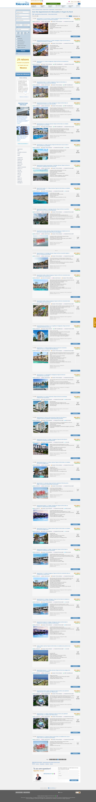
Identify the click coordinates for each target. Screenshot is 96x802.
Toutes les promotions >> (23, 143)
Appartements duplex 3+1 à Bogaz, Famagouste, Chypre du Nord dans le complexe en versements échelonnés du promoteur (52, 622)
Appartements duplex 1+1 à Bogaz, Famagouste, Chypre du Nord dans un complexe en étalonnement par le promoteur (52, 506)
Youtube (61, 792)
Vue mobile (44, 787)
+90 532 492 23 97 (35, 1)
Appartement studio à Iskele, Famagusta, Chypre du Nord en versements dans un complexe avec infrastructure (53, 275)
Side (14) (19, 173)
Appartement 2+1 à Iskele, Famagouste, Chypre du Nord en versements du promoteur (52, 62)
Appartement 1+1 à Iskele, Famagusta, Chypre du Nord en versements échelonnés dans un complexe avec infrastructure (51, 348)
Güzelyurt (47, 763)
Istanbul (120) (20, 159)
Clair (17, 53)
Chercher (23, 50)
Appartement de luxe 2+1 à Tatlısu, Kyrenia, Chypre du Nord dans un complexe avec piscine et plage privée (53, 529)
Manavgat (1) (20, 182)
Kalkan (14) (20, 178)
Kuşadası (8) (20, 181)
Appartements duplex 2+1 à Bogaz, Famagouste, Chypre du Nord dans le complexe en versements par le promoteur (52, 550)
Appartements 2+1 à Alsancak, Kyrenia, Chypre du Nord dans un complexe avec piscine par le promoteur (52, 124)
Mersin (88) (20, 160)
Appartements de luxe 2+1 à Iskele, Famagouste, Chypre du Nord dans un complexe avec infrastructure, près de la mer (52, 103)
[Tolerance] (22, 3)
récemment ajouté (75, 16)
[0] (69, 2)
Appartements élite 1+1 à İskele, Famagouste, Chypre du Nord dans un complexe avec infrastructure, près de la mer (52, 82)
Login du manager (19, 792)
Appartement (20, 149)
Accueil (33, 9)
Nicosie (51, 763)
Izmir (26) (19, 170)
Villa (18, 150)
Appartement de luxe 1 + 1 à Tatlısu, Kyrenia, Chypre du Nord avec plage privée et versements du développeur (53, 671)
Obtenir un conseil (74, 780)
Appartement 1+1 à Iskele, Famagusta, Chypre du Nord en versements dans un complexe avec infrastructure (53, 574)
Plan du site (23, 797)
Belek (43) (19, 165)
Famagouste (42, 763)
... (53, 759)
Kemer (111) (20, 168)
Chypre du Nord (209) (22, 167)
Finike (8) (19, 174)
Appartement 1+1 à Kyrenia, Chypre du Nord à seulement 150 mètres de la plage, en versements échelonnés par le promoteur (52, 484)
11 (65, 759)
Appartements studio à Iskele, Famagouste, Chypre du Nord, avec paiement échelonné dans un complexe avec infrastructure (53, 691)
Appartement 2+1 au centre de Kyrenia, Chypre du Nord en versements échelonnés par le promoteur (52, 397)
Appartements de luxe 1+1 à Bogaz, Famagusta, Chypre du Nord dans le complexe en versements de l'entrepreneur (52, 440)
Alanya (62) (20, 162)
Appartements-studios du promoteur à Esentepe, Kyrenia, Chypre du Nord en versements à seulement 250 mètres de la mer (53, 166)
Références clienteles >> (24, 96)
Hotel (19, 155)
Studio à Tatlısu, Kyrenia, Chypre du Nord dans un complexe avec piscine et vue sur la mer (53, 646)
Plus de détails (75, 36)
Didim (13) (20, 179)
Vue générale (52, 787)
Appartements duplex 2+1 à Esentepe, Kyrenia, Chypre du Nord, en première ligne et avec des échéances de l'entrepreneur (53, 209)
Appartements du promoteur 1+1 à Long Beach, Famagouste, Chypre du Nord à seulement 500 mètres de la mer (53, 326)
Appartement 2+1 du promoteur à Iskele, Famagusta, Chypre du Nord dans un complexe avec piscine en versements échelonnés (53, 19)
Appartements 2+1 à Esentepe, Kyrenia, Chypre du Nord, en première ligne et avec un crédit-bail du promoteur (53, 254)
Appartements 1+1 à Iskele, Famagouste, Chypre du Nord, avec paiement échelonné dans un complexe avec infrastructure (52, 714)
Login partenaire (27, 792)
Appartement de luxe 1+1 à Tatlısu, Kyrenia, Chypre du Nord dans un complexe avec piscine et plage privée (53, 463)
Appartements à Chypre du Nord (41, 14)
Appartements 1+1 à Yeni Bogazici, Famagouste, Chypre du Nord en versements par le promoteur (51, 375)
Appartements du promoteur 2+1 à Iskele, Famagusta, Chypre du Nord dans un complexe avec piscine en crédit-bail (53, 41)
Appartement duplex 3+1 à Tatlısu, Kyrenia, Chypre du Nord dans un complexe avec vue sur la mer (53, 189)
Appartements (51, 9)
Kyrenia (37, 763)
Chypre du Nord (45, 9)
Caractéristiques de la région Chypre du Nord (51, 762)
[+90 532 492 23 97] (41, 0)
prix (79, 16)
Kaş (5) (19, 176)
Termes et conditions (29, 797)
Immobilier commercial (22, 152)
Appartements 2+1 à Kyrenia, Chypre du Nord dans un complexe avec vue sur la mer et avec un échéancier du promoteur (53, 737)
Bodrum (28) (20, 164)
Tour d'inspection (53, 3)
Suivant (25, 91)
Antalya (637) (20, 157)
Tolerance (50, 797)
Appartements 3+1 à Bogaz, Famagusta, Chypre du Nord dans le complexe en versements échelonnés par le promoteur (53, 600)
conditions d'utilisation (57, 798)
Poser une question (37, 3)
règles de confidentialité (45, 798)
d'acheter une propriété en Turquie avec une (23, 64)
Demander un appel (95, 321)
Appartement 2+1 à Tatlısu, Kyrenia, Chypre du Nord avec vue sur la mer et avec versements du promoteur (52, 145)
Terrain (19, 153)
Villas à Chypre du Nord (52, 14)
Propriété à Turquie (39, 9)
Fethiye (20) (20, 171)
